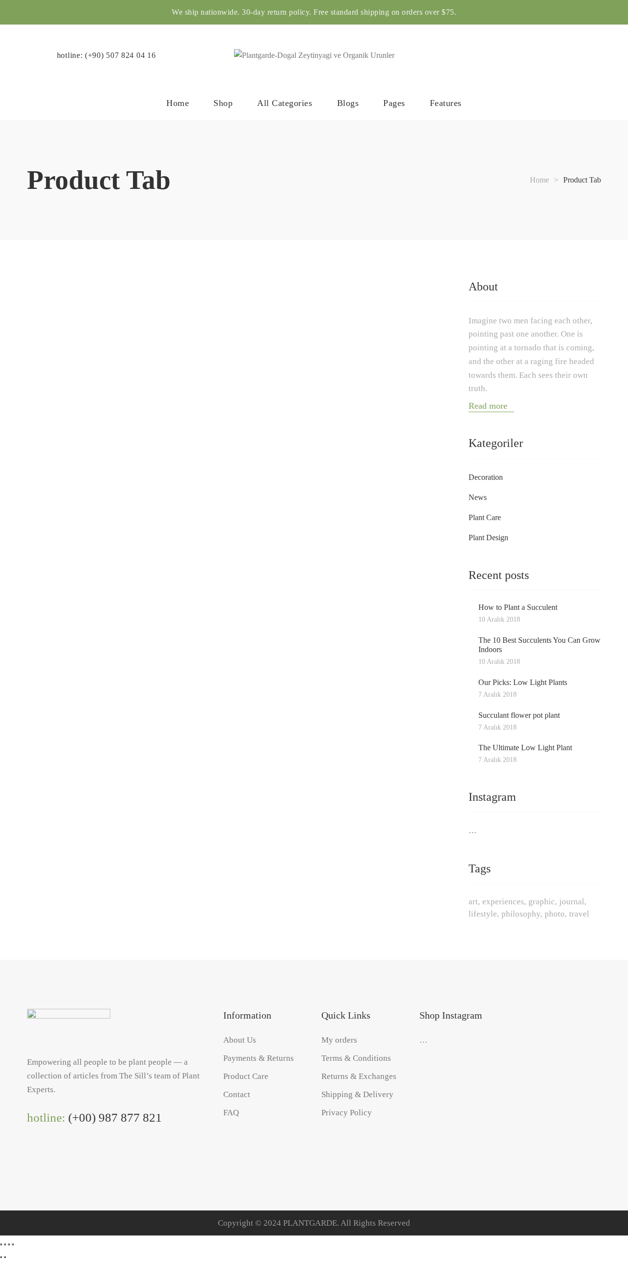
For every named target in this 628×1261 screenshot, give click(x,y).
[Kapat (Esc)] (13, 1244)
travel (579, 914)
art (473, 901)
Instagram (31, 1156)
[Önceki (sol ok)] (1, 1257)
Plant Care (485, 517)
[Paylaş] (9, 1244)
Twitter (71, 1156)
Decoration (486, 477)
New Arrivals (262, 345)
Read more (489, 406)
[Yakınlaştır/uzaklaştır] (1, 1244)
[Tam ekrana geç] (5, 1244)
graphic (541, 901)
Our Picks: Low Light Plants (522, 682)
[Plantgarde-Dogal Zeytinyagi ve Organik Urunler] (314, 55)
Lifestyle (483, 914)
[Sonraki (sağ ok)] (5, 1257)
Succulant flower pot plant (519, 715)
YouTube (91, 1156)
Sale (381, 345)
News (478, 497)
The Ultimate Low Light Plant (525, 747)
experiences (503, 901)
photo (555, 914)
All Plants (122, 345)
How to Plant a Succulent (517, 607)
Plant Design (488, 537)
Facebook (51, 1156)
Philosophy (520, 914)
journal (571, 901)
